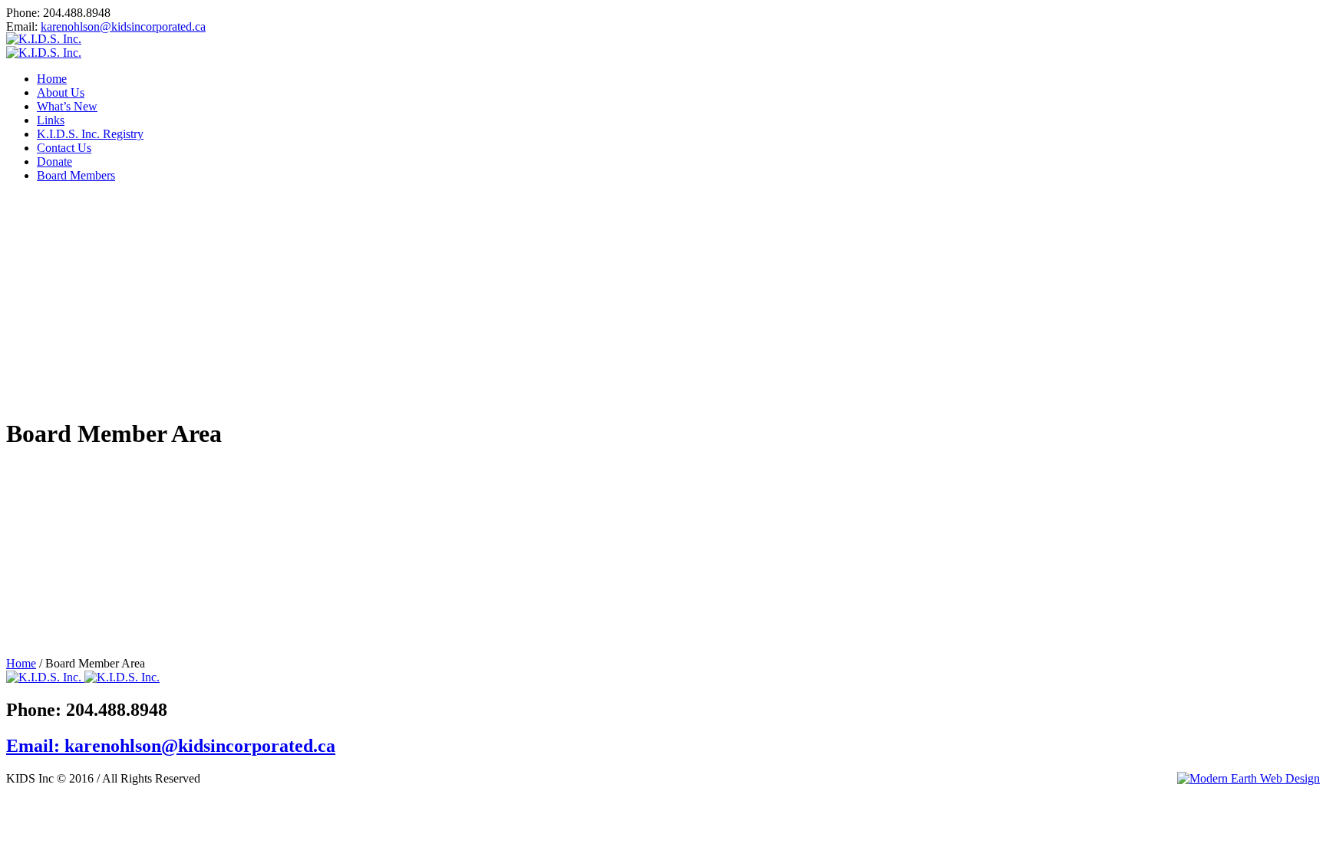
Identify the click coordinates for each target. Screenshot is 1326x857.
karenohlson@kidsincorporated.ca (123, 26)
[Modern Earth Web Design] (1248, 779)
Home (21, 663)
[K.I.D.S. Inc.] (43, 45)
